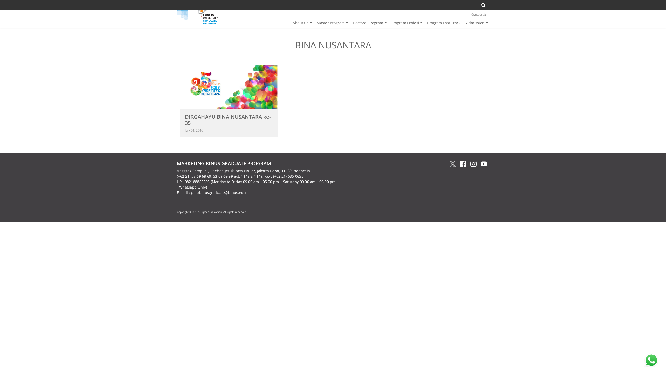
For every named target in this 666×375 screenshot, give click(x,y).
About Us (301, 22)
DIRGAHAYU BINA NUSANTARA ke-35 (228, 120)
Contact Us (479, 14)
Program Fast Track (443, 22)
